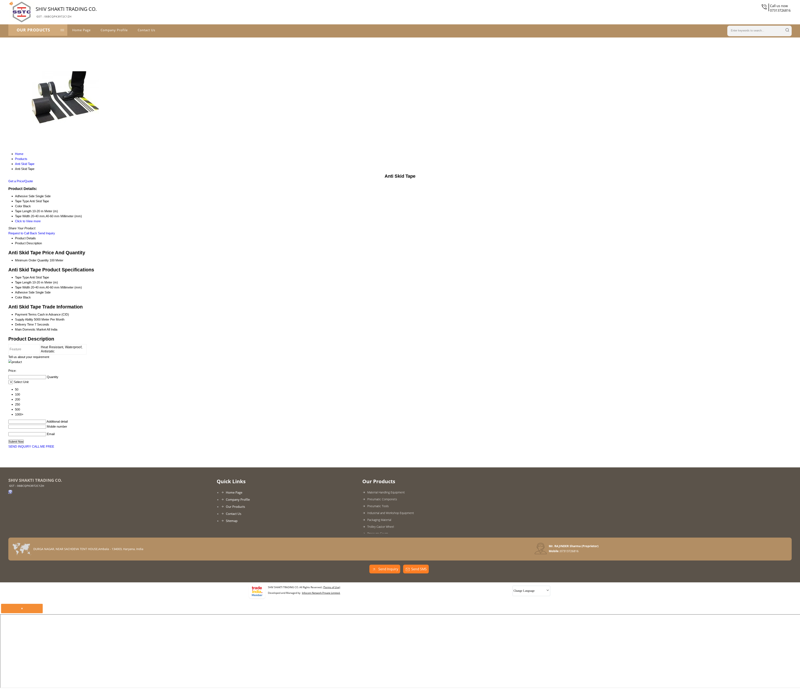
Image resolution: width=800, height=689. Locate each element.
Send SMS (419, 569)
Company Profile (114, 30)
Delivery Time (24, 324)
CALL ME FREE (43, 446)
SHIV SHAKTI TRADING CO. (66, 11)
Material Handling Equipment (386, 492)
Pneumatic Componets (382, 499)
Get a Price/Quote (20, 181)
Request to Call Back (22, 233)
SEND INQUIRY (19, 446)
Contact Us (146, 30)
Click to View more (28, 221)
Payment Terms (26, 314)
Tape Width (22, 287)
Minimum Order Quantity (32, 260)
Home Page (81, 30)
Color (18, 297)
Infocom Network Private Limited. (321, 593)
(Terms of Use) (331, 587)
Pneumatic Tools (378, 506)
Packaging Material (379, 520)
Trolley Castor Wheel (380, 527)
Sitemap (232, 521)
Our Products (33, 30)
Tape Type (22, 277)
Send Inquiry (46, 233)
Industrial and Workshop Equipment (390, 513)
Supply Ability (24, 319)
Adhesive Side (25, 292)
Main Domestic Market (30, 329)
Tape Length (23, 282)
